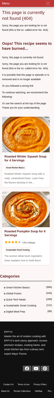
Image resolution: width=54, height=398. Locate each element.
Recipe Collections (22, 391)
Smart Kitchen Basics (15, 168)
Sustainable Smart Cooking (18, 250)
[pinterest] (45, 368)
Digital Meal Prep (15, 311)
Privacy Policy (40, 384)
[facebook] (27, 368)
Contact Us (8, 384)
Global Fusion (13, 293)
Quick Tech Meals (16, 299)
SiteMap (38, 391)
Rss (50, 391)
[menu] (48, 3)
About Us (5, 391)
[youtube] (36, 368)
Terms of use (23, 384)
